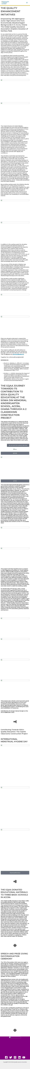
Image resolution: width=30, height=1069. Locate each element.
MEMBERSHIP (11, 1050)
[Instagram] (15, 1057)
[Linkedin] (19, 1057)
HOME (5, 1050)
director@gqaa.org (18, 354)
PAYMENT (21, 1050)
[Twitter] (10, 1057)
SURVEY (24, 1050)
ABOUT (8, 1050)
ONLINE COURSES (15, 1050)
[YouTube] (23, 1057)
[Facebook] (6, 1057)
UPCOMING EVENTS (18, 1050)
